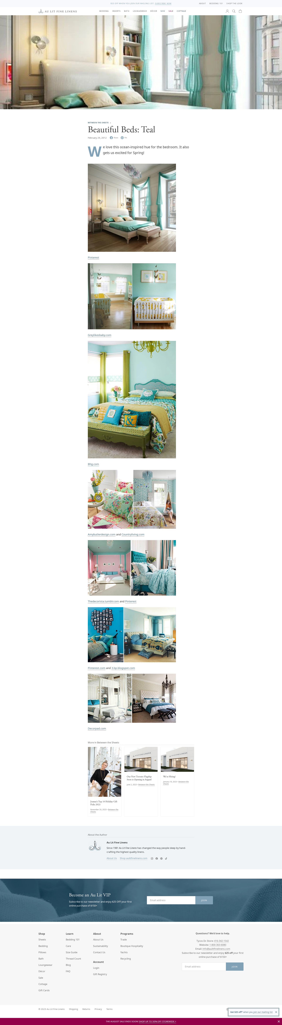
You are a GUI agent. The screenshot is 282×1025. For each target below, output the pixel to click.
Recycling (125, 958)
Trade (123, 939)
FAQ (68, 971)
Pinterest (93, 257)
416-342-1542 (221, 940)
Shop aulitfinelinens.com (133, 858)
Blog (68, 965)
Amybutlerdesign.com (101, 534)
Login (96, 968)
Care (68, 946)
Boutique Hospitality (131, 946)
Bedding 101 (73, 939)
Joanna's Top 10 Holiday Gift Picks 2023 (103, 803)
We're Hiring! (169, 776)
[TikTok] (166, 858)
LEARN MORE (163, 3)
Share (116, 138)
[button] (234, 11)
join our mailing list (263, 1012)
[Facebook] (156, 858)
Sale (40, 977)
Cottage (42, 984)
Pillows (42, 952)
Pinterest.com (96, 668)
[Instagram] (152, 858)
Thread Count (73, 958)
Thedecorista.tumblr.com (103, 601)
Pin (126, 138)
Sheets (42, 939)
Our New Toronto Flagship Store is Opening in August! (139, 778)
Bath (41, 958)
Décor (41, 971)
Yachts (124, 952)
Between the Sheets (98, 122)
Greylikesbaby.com (99, 335)
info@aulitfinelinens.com (216, 948)
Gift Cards (44, 990)
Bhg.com (93, 464)
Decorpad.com (97, 728)
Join (204, 900)
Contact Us (99, 952)
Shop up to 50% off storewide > (157, 1021)
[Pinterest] (161, 858)
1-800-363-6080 (217, 944)
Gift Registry (100, 974)
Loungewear (45, 965)
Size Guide (71, 952)
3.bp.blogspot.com (123, 668)
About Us (112, 858)
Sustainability (100, 946)
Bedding (43, 946)
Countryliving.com (133, 534)
